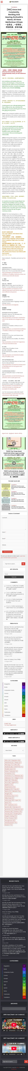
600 (8, 760)
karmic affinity (18, 433)
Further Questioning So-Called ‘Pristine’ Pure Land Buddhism (14, 601)
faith (8, 780)
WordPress (13, 1069)
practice (9, 807)
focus (8, 782)
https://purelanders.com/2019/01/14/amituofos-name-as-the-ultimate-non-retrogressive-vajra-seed (13, 319)
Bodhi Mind (19, 767)
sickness (18, 811)
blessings (9, 764)
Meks (18, 1067)
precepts (17, 807)
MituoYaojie (10, 798)
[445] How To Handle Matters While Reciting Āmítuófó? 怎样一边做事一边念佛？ (15, 587)
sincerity (9, 813)
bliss (17, 764)
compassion (10, 773)
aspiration (16, 760)
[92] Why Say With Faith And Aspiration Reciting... (17, 500)
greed (15, 782)
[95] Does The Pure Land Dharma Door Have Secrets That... (18, 487)
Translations (14, 7)
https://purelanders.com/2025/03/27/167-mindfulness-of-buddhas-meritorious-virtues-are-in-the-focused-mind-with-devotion (14, 274)
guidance (9, 784)
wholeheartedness (11, 822)
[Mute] (19, 733)
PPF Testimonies (11, 805)
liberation (16, 791)
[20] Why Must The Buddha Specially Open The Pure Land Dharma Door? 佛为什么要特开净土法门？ (13, 939)
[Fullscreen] (24, 1030)
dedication (19, 775)
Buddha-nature (10, 769)
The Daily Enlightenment (10, 725)
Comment (4, 517)
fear (15, 780)
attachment (9, 762)
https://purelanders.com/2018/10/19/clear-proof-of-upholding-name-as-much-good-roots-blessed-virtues (14, 366)
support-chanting (11, 816)
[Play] (5, 733)
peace (8, 802)
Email (4, 538)
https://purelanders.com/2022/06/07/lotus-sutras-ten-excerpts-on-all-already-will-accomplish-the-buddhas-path (12, 387)
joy (17, 789)
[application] (14, 733)
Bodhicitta (9, 767)
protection (9, 809)
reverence (9, 811)
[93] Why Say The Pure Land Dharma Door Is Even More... (18, 494)
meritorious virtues (11, 796)
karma (8, 791)
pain (18, 800)
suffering (18, 813)
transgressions (10, 820)
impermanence (10, 787)
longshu (9, 793)
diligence (19, 778)
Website (4, 545)
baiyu (18, 762)
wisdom (9, 825)
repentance (19, 809)
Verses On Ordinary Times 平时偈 (12, 659)
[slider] (22, 733)
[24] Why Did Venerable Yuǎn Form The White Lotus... (18, 507)
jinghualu (12, 433)
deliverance (9, 778)
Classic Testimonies (11, 771)
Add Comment (17, 29)
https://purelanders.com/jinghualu (10, 304)
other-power (10, 800)
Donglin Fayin (7, 723)
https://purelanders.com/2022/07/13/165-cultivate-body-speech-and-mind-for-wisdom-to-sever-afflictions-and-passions (13, 290)
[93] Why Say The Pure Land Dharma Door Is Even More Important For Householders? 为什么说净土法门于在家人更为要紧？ (13, 896)
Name (4, 532)
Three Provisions (11, 818)
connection (9, 775)
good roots (5, 433)
